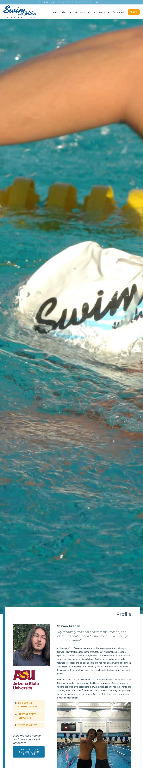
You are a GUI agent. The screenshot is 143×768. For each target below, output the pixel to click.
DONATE (134, 12)
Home (55, 12)
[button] (66, 12)
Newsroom (118, 12)
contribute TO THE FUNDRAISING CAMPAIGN (29, 751)
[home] (19, 12)
